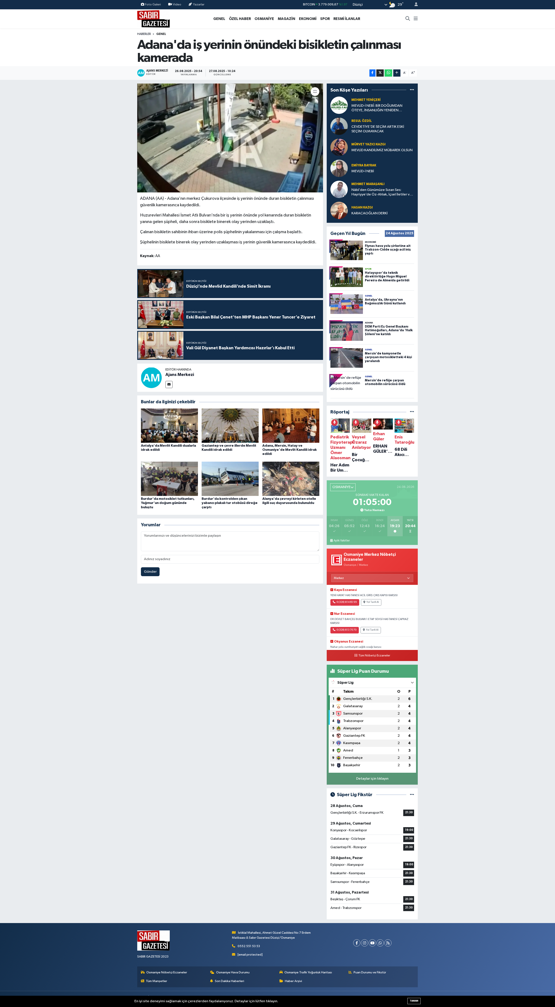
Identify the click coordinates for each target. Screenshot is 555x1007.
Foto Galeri (153, 4)
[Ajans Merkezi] (151, 377)
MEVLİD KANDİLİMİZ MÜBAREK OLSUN (382, 150)
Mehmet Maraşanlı (367, 184)
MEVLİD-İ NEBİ (362, 171)
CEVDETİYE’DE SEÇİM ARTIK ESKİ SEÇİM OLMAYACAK (377, 129)
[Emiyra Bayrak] (339, 168)
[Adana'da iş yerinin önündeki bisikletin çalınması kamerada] (230, 138)
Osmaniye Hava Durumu (233, 972)
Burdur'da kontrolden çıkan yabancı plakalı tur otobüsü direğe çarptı (230, 503)
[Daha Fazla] (396, 73)
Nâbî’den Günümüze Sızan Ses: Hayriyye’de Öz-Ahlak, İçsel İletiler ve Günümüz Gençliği (381, 192)
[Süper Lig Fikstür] (412, 795)
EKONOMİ (308, 19)
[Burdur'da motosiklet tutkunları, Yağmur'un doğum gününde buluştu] (169, 479)
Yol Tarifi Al (372, 602)
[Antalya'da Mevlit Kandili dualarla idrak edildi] (169, 425)
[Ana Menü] (416, 19)
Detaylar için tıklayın (372, 779)
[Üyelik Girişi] (414, 4)
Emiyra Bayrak (363, 165)
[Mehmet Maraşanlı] (339, 189)
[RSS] (388, 942)
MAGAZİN (286, 19)
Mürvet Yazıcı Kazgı (368, 144)
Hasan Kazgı (362, 207)
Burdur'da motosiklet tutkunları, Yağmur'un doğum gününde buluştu (167, 503)
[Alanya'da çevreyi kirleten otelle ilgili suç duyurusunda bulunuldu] (290, 479)
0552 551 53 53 (249, 946)
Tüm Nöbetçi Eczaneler (374, 655)
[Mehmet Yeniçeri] (339, 105)
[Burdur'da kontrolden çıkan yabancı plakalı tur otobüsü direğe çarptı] (230, 479)
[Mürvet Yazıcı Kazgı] (339, 147)
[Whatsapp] (380, 942)
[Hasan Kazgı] (339, 210)
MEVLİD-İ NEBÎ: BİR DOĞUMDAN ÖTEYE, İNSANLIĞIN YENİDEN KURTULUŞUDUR (376, 108)
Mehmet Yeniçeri (366, 100)
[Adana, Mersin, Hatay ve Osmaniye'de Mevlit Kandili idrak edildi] (290, 425)
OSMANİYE (264, 19)
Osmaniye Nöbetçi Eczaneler (166, 972)
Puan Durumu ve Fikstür (370, 972)
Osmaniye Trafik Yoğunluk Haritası (308, 972)
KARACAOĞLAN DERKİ (369, 213)
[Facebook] (356, 942)
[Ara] (408, 19)
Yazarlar (198, 4)
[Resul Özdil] (339, 126)
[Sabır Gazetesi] (153, 18)
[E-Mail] (169, 384)
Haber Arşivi (293, 981)
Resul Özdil (361, 121)
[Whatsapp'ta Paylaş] (388, 73)
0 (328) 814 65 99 (346, 602)
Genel (161, 34)
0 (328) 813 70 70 (346, 630)
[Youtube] (372, 942)
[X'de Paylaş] (380, 73)
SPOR (325, 19)
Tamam (414, 1001)
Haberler (144, 34)
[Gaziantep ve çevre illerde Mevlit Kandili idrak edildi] (230, 425)
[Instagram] (364, 942)
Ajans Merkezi (179, 374)
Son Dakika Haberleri (229, 981)
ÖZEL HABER (240, 19)
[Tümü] (412, 90)
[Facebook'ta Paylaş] (372, 73)
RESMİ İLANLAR (346, 19)
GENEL (219, 19)
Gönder (150, 572)
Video (177, 4)
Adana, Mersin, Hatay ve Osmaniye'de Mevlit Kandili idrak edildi (289, 450)
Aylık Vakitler (342, 540)
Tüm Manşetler (156, 981)
